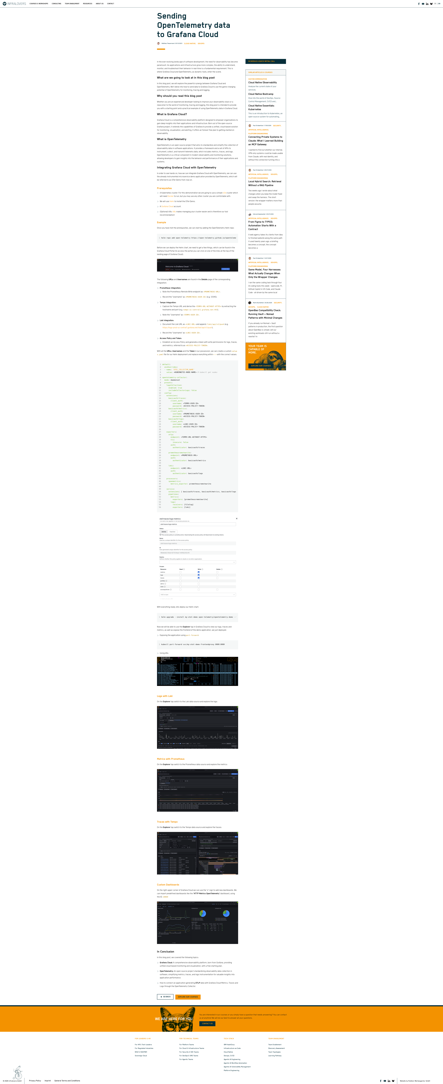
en (439, 4)
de (435, 4)
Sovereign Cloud (141, 1056)
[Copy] (221, 232)
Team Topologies (274, 1052)
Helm (172, 201)
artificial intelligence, (258, 130)
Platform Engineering (231, 1070)
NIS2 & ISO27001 (141, 1052)
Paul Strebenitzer (258, 125)
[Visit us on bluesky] (431, 3)
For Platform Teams (186, 1045)
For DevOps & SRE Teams (188, 1056)
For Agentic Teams (186, 1059)
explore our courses (188, 997)
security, (277, 126)
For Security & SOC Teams (189, 1052)
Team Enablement (274, 1045)
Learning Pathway (274, 1056)
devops (201, 44)
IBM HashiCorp (229, 1045)
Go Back (167, 997)
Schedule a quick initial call (261, 61)
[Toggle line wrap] (230, 232)
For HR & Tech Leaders (143, 1045)
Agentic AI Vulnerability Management (237, 1067)
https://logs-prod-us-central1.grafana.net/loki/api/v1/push (187, 328)
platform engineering (258, 134)
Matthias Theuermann (168, 43)
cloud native (263, 307)
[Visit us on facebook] (419, 3)
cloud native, (190, 44)
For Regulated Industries (144, 1048)
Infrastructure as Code (232, 1048)
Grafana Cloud (167, 206)
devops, (274, 174)
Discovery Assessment (276, 1048)
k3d (224, 193)
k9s (174, 212)
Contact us (207, 1024)
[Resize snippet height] (234, 232)
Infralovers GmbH (15, 1081)
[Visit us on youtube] (423, 3)
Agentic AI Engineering (232, 1059)
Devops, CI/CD (229, 1056)
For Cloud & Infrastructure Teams (191, 1048)
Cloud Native (228, 1052)
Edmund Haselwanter (259, 214)
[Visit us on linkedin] (427, 3)
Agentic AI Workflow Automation (235, 1063)
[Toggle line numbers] (225, 232)
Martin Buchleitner (258, 303)
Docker (171, 196)
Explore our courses (261, 366)
